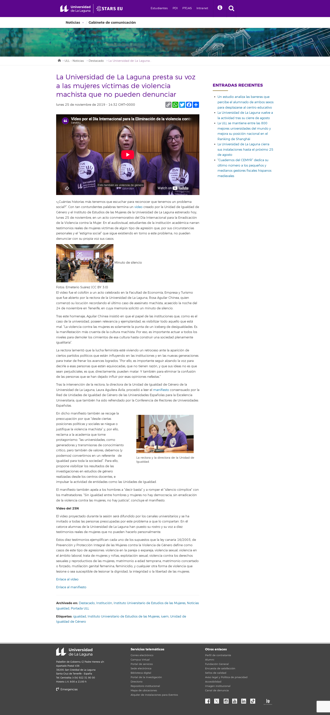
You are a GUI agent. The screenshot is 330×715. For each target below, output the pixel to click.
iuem (165, 616)
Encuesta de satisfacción (220, 668)
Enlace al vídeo (67, 579)
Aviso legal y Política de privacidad (226, 677)
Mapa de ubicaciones (144, 690)
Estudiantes (159, 8)
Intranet (202, 8)
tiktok (254, 700)
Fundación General (217, 664)
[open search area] (231, 8)
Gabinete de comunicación (112, 22)
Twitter (218, 700)
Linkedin (245, 700)
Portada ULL (80, 608)
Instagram (227, 700)
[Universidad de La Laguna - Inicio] (76, 8)
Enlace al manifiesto (71, 587)
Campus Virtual (140, 659)
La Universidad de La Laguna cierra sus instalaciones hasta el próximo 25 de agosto (245, 149)
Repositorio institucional (145, 686)
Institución (104, 603)
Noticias (73, 22)
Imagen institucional (218, 686)
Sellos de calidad (215, 672)
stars (84, 702)
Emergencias (69, 689)
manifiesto (161, 390)
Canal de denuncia (217, 690)
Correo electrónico (142, 655)
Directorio (136, 681)
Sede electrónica (141, 668)
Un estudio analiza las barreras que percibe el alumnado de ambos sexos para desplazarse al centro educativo (245, 102)
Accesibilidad (213, 681)
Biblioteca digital (141, 672)
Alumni (209, 659)
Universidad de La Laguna (74, 652)
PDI (175, 8)
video (138, 207)
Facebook (209, 700)
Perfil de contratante (218, 655)
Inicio (59, 60)
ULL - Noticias (74, 61)
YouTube (236, 700)
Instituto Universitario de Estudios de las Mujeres (149, 603)
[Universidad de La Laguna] (110, 8)
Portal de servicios (142, 664)
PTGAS (187, 8)
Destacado (96, 61)
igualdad (79, 616)
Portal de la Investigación (146, 677)
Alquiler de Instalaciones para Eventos (154, 694)
